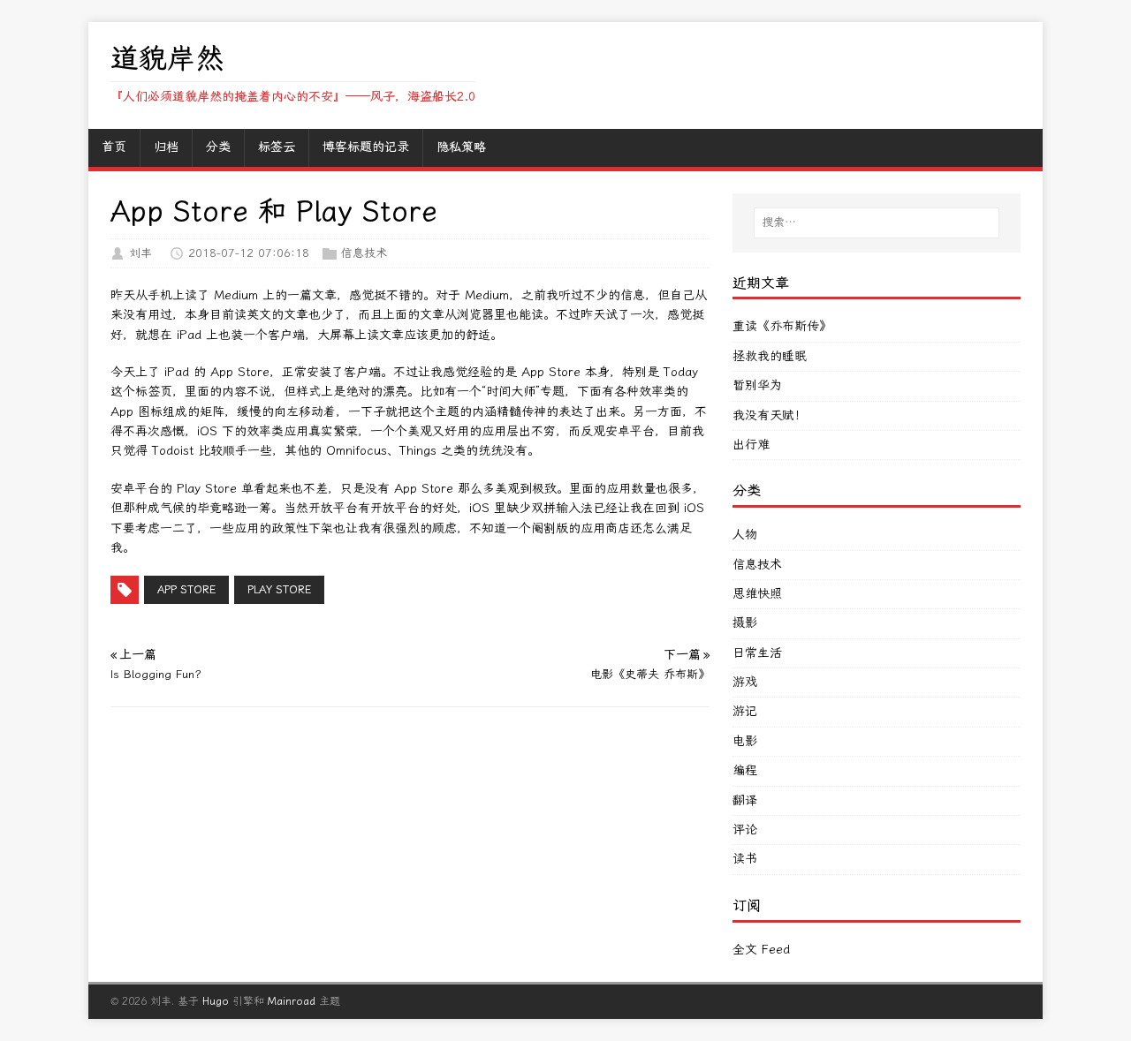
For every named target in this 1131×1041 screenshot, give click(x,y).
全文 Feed (761, 949)
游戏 (744, 682)
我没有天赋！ (769, 415)
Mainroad (291, 1001)
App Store (186, 590)
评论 (744, 829)
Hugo (215, 1001)
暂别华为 (757, 385)
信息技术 (364, 253)
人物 (744, 534)
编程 (744, 770)
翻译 (744, 800)
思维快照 (757, 593)
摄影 (744, 622)
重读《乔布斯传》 (781, 326)
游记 (744, 711)
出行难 (751, 444)
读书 (744, 858)
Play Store (279, 590)
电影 (744, 741)
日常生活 (757, 652)
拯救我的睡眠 (769, 356)
